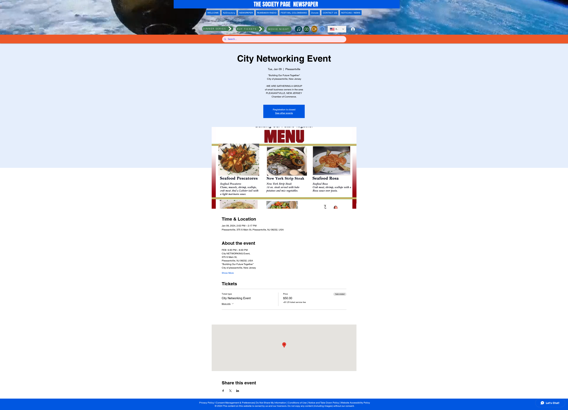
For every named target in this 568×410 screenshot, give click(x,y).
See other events (284, 113)
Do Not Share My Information (271, 402)
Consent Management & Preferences (235, 402)
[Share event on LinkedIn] (237, 391)
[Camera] (306, 29)
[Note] (298, 29)
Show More (228, 273)
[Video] (314, 29)
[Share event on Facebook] (223, 391)
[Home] (322, 29)
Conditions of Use (297, 402)
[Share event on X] (230, 391)
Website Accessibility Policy (355, 402)
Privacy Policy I (207, 402)
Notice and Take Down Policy (323, 402)
